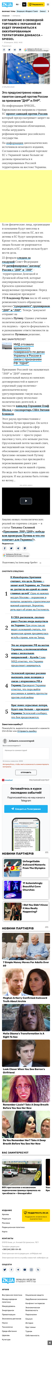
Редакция (6, 1219)
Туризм (28, 1331)
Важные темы (8, 11)
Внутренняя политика (12, 1295)
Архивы (5, 1214)
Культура (6, 1339)
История (29, 1323)
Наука (5, 1323)
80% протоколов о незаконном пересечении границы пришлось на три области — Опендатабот (21, 1190)
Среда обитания (9, 1331)
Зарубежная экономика (36, 1299)
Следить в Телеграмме (28, 809)
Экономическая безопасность (32, 1309)
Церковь (6, 1335)
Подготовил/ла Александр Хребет (19, 562)
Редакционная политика (13, 1227)
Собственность (32, 1335)
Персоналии (31, 1314)
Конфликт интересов (35, 1303)
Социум (29, 1319)
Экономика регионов (11, 1319)
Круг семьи (30, 1327)
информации (14, 143)
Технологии (7, 1327)
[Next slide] (48, 11)
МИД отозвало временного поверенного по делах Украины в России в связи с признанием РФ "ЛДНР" (29, 354)
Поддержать (37, 4)
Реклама (6, 1223)
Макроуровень (8, 1306)
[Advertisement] (26, 196)
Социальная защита (34, 1295)
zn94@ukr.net (36, 1253)
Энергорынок (8, 1310)
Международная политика (9, 1300)
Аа (24, 4)
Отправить (26, 772)
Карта (4, 1231)
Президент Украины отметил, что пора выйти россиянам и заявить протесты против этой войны (29, 685)
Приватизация (8, 1314)
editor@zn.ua (42, 1258)
